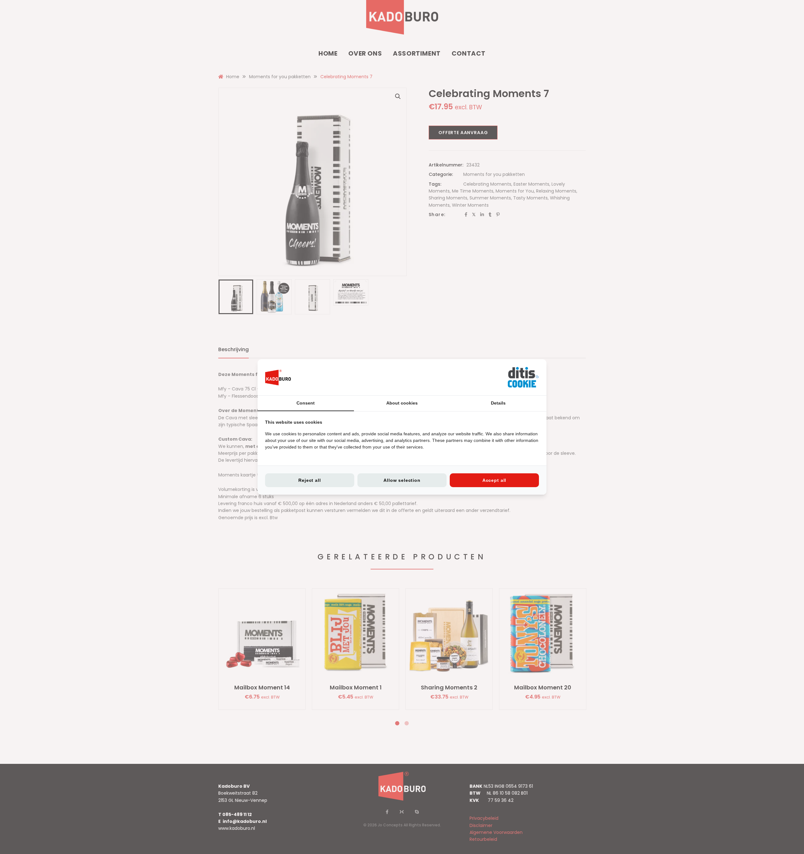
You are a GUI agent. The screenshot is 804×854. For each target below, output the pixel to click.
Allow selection (402, 480)
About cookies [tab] (402, 402)
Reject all (309, 480)
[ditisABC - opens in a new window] (523, 377)
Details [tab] (498, 402)
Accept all (494, 480)
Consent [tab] (305, 402)
